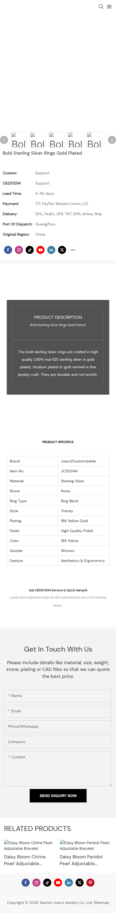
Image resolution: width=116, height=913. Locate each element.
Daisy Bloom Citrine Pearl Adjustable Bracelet (25, 860)
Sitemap (102, 902)
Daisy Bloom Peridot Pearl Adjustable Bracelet (81, 860)
